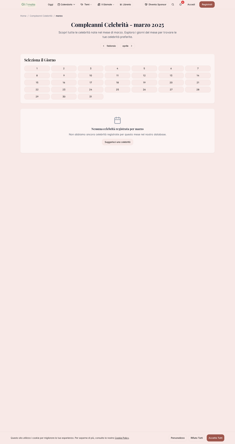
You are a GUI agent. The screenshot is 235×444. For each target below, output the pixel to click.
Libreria (127, 4)
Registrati (207, 4)
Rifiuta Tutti (197, 437)
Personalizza (178, 437)
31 (90, 96)
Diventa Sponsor (157, 4)
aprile (125, 45)
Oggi (50, 4)
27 (171, 89)
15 (37, 82)
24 (90, 89)
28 (197, 89)
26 (144, 89)
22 (37, 89)
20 (171, 82)
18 (117, 82)
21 (198, 82)
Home (23, 15)
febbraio (111, 45)
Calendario (66, 4)
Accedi (191, 4)
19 (144, 82)
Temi (86, 4)
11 (117, 75)
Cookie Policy (122, 437)
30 (64, 96)
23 (64, 89)
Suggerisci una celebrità (117, 142)
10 (90, 75)
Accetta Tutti (215, 437)
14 (198, 75)
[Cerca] (173, 4)
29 (37, 96)
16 (64, 82)
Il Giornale (107, 4)
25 (117, 89)
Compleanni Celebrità (41, 15)
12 (144, 75)
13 (171, 75)
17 (91, 82)
